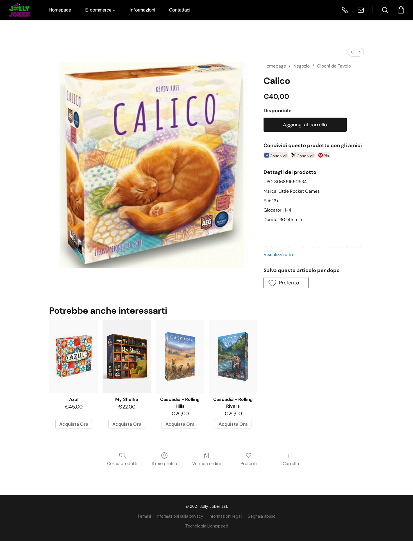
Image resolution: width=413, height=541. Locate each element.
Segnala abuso (262, 516)
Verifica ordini (206, 463)
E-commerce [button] (99, 10)
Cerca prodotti (122, 463)
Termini (144, 516)
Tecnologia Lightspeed (206, 526)
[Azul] (73, 356)
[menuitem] (352, 52)
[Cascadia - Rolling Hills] (180, 356)
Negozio (301, 66)
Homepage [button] (60, 10)
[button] (19, 10)
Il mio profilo (164, 463)
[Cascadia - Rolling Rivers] (233, 356)
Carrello (291, 463)
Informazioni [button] (142, 10)
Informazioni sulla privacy (179, 516)
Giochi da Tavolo (334, 66)
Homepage (275, 66)
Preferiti (248, 463)
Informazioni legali (225, 516)
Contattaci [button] (179, 10)
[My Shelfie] (127, 356)
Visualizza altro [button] (279, 254)
